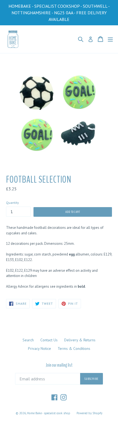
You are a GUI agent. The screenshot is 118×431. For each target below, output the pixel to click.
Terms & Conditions (74, 348)
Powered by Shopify (89, 413)
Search (28, 339)
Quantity (12, 203)
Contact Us (49, 339)
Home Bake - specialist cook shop (48, 413)
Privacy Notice (39, 348)
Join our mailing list (59, 365)
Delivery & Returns (79, 339)
